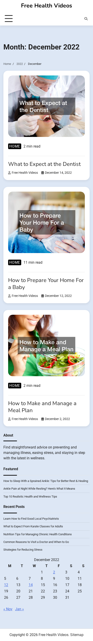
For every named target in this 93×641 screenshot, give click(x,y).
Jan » (19, 609)
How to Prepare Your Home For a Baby (46, 284)
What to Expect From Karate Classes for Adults (33, 526)
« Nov (7, 609)
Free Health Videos (46, 5)
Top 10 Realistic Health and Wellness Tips (30, 496)
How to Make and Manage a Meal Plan (42, 407)
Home (14, 146)
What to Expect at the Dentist (44, 164)
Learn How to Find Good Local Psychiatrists (31, 518)
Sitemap (77, 635)
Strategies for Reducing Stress (22, 549)
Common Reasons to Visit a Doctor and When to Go (36, 542)
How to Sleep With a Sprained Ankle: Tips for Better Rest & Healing (45, 481)
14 (31, 585)
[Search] (86, 18)
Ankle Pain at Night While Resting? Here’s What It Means (39, 488)
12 (6, 585)
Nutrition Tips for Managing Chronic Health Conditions (37, 534)
